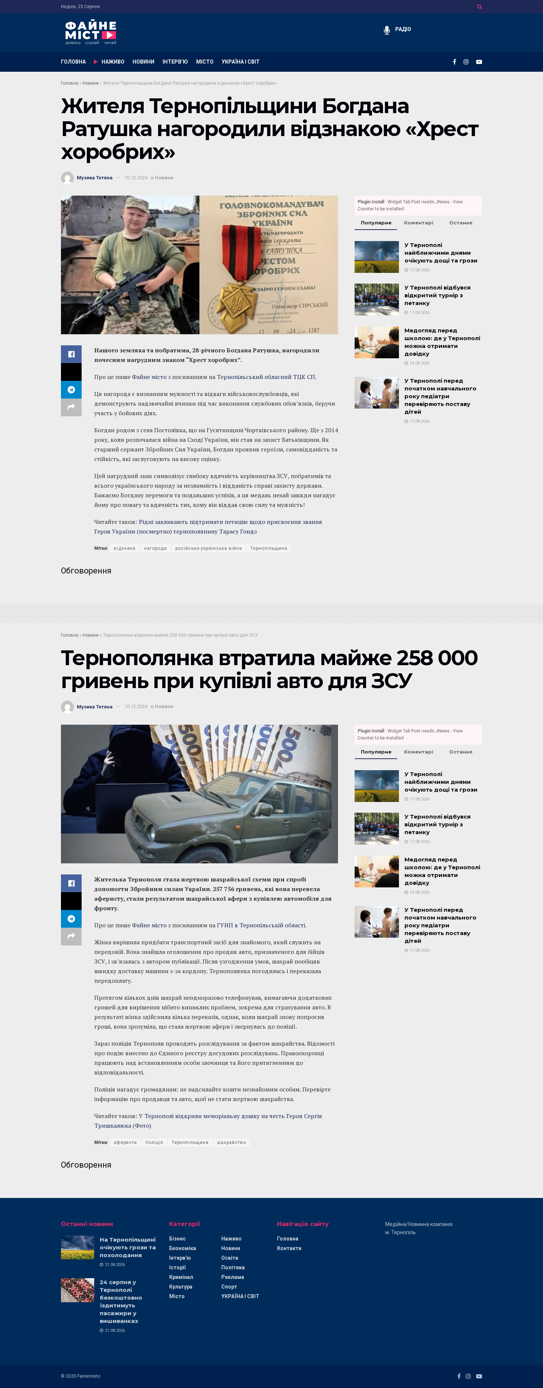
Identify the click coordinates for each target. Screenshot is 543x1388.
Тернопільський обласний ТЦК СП (266, 377)
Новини (91, 83)
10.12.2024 (135, 177)
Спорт (229, 1287)
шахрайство (231, 1142)
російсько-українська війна (208, 548)
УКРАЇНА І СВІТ (241, 62)
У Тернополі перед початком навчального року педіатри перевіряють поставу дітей (440, 396)
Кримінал (181, 1277)
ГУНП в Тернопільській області (260, 925)
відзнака (125, 548)
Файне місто (149, 377)
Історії (177, 1267)
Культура (180, 1287)
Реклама (232, 1277)
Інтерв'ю (180, 1258)
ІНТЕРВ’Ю (175, 62)
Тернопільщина (268, 548)
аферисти (125, 1142)
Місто (177, 1296)
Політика (233, 1267)
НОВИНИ (143, 62)
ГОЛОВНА (73, 62)
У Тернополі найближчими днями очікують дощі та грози (441, 252)
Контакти (289, 1248)
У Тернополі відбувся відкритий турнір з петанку (437, 295)
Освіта (229, 1258)
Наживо (231, 1239)
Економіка (182, 1248)
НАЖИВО (113, 62)
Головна (69, 83)
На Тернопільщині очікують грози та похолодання (128, 1247)
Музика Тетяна (95, 177)
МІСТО (205, 62)
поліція (154, 1142)
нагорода (155, 548)
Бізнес (177, 1239)
